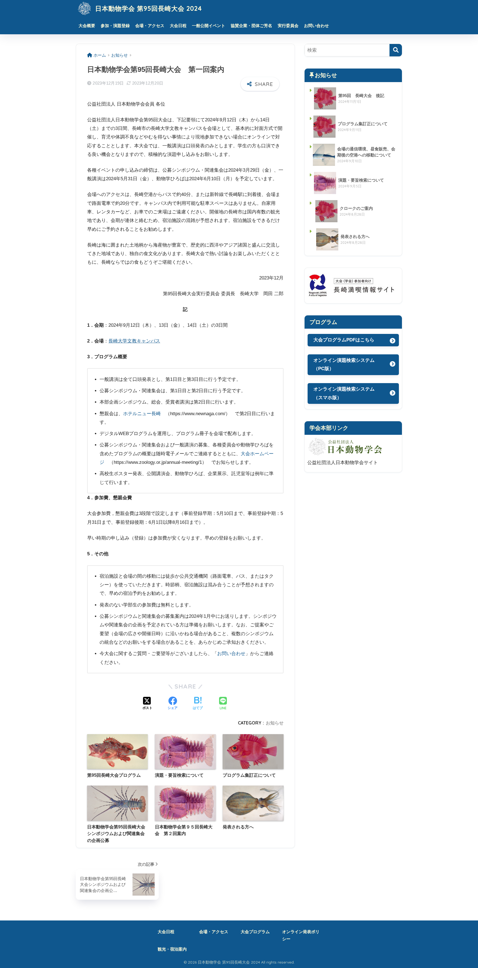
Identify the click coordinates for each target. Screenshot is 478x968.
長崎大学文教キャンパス (134, 341)
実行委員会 (288, 25)
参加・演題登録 (115, 25)
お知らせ (275, 723)
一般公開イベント (208, 25)
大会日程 (178, 25)
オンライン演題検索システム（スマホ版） (344, 393)
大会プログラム (255, 932)
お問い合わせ (316, 25)
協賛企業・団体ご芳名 (251, 25)
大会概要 (87, 25)
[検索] (395, 50)
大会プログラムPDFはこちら (346, 339)
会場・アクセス (149, 25)
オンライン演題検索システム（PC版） (344, 364)
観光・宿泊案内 (172, 949)
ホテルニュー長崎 (142, 413)
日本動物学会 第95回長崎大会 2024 (147, 8)
